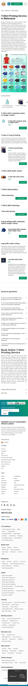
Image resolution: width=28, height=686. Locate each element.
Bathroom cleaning (19, 608)
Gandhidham (17, 480)
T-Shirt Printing (14, 10)
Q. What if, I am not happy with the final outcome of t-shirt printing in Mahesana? (13, 324)
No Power (9, 561)
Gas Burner (4, 670)
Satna (15, 487)
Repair (18, 529)
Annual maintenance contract (8, 529)
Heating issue (12, 639)
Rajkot (15, 478)
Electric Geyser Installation (8, 582)
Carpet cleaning (14, 606)
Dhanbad (3, 491)
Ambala (3, 476)
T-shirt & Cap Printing (20, 105)
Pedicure (16, 547)
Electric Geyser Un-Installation (9, 584)
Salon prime (13, 551)
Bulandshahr (4, 489)
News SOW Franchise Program (8, 459)
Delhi (15, 482)
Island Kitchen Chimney (7, 662)
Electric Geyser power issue (8, 579)
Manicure (9, 547)
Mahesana (7, 10)
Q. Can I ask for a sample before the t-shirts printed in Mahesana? (12, 313)
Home (2, 10)
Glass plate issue (11, 634)
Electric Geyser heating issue (9, 577)
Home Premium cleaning (19, 602)
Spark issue (5, 639)
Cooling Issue (5, 563)
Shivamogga (4, 482)
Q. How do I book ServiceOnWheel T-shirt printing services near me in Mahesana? (11, 298)
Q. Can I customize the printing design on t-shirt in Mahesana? (13, 334)
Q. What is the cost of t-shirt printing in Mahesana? (10, 339)
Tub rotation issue (6, 622)
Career (2, 453)
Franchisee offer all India (6, 457)
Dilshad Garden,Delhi (18, 489)
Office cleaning (15, 604)
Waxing (4, 547)
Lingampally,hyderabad (19, 485)
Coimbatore (3, 480)
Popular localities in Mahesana (8, 389)
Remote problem (18, 538)
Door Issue (23, 561)
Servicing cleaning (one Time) (17, 563)
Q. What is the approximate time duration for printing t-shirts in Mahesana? (12, 319)
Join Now (6, 442)
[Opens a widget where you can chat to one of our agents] (17, 677)
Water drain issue (14, 620)
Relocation (20, 535)
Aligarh (2, 493)
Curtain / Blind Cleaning (7, 608)
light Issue (16, 561)
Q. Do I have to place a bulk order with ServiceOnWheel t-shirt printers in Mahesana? (12, 308)
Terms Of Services (5, 464)
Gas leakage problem (7, 533)
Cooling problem (11, 531)
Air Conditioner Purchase (7, 540)
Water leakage (17, 533)
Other (3, 554)
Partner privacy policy (6, 461)
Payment (3, 466)
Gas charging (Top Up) (7, 538)
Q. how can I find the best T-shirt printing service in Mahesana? (13, 344)
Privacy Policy (4, 455)
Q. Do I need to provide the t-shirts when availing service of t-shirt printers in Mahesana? (13, 303)
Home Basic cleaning (7, 602)
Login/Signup (17, 3)
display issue (5, 620)
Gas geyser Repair (19, 586)
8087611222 (6, 513)
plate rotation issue (6, 636)
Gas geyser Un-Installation (8, 592)
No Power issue (16, 622)
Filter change (5, 650)
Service (4, 531)
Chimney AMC (23, 662)
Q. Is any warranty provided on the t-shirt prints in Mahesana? (12, 329)
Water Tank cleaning (6, 611)
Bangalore (3, 487)
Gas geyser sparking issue (8, 590)
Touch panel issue (17, 636)
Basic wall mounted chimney (8, 660)
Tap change (18, 653)
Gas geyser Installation (7, 595)
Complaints (3, 451)
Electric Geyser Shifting (7, 586)
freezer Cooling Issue (7, 565)
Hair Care (20, 551)
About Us (3, 449)
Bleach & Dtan (5, 549)
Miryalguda (3, 485)
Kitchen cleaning (6, 604)
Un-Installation (12, 535)
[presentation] (0, 102)
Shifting (4, 653)
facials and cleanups (15, 549)
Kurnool (15, 493)
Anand (2, 478)
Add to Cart (23, 128)
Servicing (4, 648)
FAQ (2, 468)
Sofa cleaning (5, 606)
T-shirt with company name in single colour (7, 106)
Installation (4, 535)
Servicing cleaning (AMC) (7, 568)
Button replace (12, 625)
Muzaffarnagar (17, 476)
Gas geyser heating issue (8, 588)
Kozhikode (16, 491)
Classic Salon (5, 551)
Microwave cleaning (6, 641)
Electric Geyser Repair (7, 575)
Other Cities (4, 393)
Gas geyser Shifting (20, 590)
